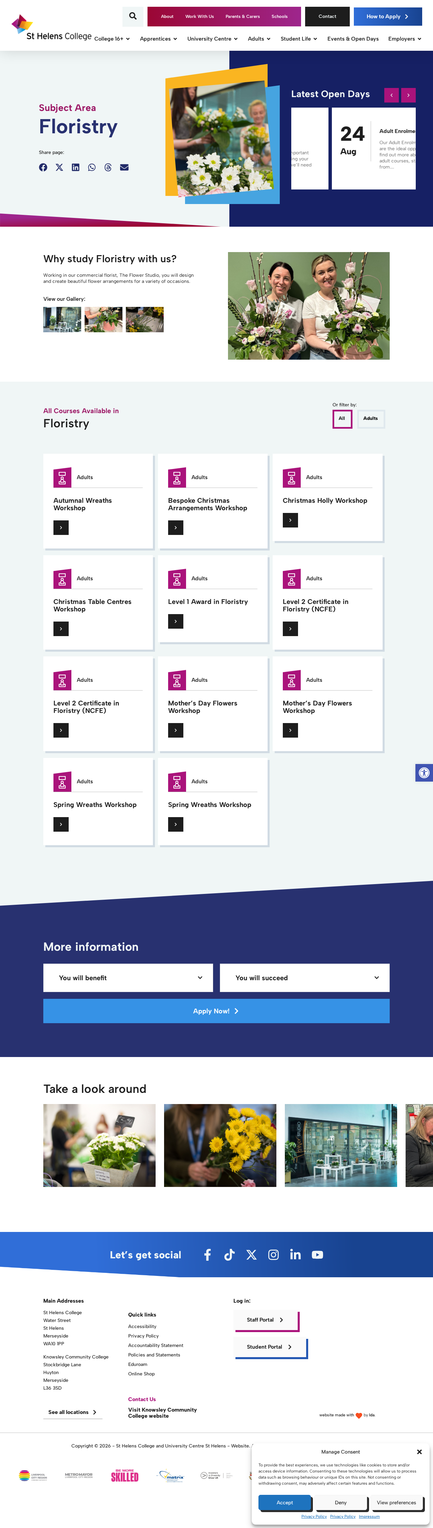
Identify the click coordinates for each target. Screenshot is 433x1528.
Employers (401, 39)
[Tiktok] (229, 1255)
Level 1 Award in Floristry (208, 602)
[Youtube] (317, 1255)
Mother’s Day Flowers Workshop (202, 707)
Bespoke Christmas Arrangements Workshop (207, 504)
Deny (341, 1503)
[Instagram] (273, 1255)
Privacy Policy (314, 1516)
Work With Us (199, 16)
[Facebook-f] (207, 1255)
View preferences (396, 1503)
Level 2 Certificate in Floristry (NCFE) (315, 605)
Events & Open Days (353, 39)
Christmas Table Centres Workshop (92, 605)
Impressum (369, 1516)
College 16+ (108, 39)
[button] (419, 1451)
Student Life (296, 39)
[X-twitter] (251, 1255)
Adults (256, 39)
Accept (285, 1503)
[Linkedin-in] (295, 1255)
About (167, 16)
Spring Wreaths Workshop (95, 805)
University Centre (209, 39)
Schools (280, 16)
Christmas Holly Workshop (325, 500)
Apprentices (155, 39)
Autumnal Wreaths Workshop (82, 504)
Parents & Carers (243, 16)
